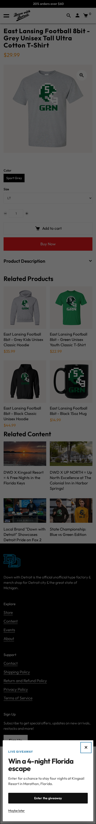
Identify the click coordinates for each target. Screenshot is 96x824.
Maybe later (16, 811)
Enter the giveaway (48, 798)
